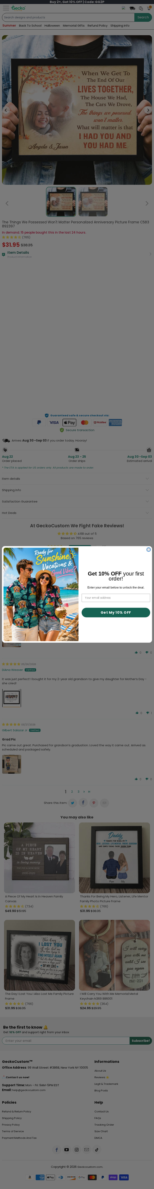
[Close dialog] (149, 550)
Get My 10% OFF (116, 612)
